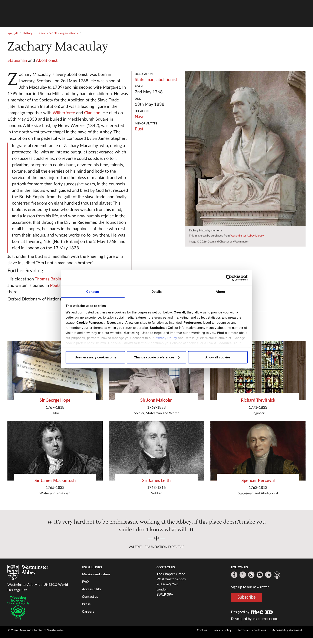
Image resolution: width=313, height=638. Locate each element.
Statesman (17, 60)
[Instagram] (251, 575)
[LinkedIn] (268, 575)
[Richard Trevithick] (258, 370)
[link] (261, 612)
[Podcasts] (277, 575)
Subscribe (246, 597)
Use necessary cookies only (95, 357)
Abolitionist (46, 60)
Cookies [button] (202, 630)
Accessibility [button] (91, 589)
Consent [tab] (92, 291)
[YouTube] (260, 575)
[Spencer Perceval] (258, 451)
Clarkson (92, 113)
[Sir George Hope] (55, 370)
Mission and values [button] (96, 574)
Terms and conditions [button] (252, 630)
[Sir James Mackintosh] (55, 451)
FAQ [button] (85, 581)
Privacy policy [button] (222, 630)
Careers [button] (88, 611)
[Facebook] (234, 575)
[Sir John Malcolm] (156, 370)
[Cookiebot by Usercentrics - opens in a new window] (229, 277)
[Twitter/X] (243, 575)
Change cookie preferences (154, 357)
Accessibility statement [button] (287, 630)
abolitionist (166, 80)
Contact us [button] (90, 596)
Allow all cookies (217, 357)
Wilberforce (64, 113)
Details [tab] (156, 291)
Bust (139, 129)
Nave (140, 117)
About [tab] (220, 291)
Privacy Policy (166, 338)
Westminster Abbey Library (247, 235)
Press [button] (86, 604)
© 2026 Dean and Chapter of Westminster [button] (36, 630)
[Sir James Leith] (156, 451)
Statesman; (145, 80)
